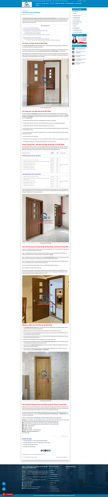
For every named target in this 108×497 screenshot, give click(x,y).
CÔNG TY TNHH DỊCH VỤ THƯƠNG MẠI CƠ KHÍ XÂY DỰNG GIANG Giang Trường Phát (42, 40)
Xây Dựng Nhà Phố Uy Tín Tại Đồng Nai (80, 52)
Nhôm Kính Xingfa (69, 3)
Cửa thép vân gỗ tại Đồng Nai (29, 446)
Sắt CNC (52, 3)
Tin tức (84, 1)
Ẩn (49, 25)
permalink (42, 454)
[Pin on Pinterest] (48, 450)
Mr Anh (32, 14)
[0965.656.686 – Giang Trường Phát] (27, 4)
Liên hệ (37, 5)
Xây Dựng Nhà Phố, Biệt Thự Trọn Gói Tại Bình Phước (80, 48)
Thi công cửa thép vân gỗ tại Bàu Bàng (30, 27)
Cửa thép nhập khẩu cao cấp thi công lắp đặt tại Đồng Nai (35, 440)
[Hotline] (3, 494)
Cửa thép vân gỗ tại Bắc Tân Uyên (30, 444)
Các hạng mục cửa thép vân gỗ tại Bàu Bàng (31, 29)
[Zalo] (3, 489)
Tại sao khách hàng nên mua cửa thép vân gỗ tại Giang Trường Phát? (36, 38)
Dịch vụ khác (78, 3)
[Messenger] (3, 483)
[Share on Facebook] (41, 450)
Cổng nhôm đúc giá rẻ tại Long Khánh (80, 63)
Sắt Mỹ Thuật (45, 3)
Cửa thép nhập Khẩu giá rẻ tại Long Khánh (80, 60)
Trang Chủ (38, 3)
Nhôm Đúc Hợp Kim (59, 3)
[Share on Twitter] (43, 450)
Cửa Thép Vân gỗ (33, 454)
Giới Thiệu (80, 1)
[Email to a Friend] (46, 450)
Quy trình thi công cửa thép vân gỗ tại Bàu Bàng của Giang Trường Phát (36, 34)
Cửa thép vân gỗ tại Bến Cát (61, 457)
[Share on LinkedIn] (50, 450)
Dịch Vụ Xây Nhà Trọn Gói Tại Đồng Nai (80, 56)
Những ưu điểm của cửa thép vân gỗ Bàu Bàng (32, 37)
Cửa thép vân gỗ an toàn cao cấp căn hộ (32, 32)
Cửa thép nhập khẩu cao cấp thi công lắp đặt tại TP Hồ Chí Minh (36, 442)
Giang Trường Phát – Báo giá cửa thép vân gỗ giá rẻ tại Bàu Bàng (35, 30)
